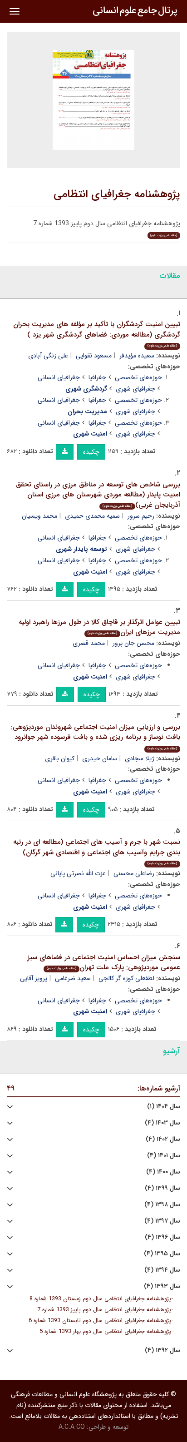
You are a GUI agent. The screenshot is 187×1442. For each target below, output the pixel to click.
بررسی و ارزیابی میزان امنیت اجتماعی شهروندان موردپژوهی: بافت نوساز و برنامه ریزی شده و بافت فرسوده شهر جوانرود (95, 736)
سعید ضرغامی (73, 978)
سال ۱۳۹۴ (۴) (162, 1270)
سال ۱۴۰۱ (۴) (163, 1155)
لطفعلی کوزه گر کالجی (126, 978)
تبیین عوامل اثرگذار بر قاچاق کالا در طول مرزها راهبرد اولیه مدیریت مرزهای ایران (99, 627)
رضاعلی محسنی (133, 873)
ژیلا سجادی (139, 758)
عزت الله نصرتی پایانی (78, 873)
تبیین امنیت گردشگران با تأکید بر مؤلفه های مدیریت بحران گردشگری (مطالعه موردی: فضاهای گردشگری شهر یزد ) (96, 333)
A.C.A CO (72, 1427)
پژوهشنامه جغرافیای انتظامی (117, 194)
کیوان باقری (59, 758)
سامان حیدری (99, 758)
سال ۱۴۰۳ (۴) (162, 1123)
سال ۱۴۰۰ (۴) (163, 1172)
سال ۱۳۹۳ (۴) (162, 1286)
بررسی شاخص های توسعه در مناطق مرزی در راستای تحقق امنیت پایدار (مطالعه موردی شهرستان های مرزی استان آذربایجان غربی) (98, 494)
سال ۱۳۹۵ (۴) (162, 1254)
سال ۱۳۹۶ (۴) (162, 1237)
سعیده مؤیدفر (136, 356)
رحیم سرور (141, 516)
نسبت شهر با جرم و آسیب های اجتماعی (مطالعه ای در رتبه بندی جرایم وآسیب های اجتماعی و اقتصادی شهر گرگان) (96, 851)
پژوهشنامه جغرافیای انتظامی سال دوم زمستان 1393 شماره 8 (100, 1298)
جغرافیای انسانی (59, 377)
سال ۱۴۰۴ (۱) (163, 1106)
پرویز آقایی (33, 978)
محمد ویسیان (39, 516)
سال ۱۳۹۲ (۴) (162, 1350)
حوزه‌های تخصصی (138, 377)
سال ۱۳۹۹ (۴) (162, 1188)
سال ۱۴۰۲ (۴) (163, 1139)
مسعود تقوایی (94, 356)
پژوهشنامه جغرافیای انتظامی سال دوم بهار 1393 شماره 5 (105, 1331)
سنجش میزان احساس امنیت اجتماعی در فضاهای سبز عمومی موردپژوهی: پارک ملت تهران (103, 962)
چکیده (91, 452)
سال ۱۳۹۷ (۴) (162, 1221)
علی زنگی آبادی (48, 356)
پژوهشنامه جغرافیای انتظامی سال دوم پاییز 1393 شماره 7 (104, 1309)
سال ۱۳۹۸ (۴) (162, 1204)
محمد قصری (89, 643)
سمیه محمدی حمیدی (92, 516)
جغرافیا (97, 377)
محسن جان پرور (133, 643)
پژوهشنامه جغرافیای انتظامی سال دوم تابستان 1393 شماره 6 (100, 1320)
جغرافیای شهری (135, 389)
